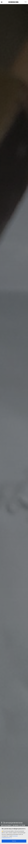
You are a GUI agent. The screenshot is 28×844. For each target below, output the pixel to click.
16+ (25, 2)
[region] (14, 835)
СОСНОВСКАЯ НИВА (13, 2)
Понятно (14, 841)
